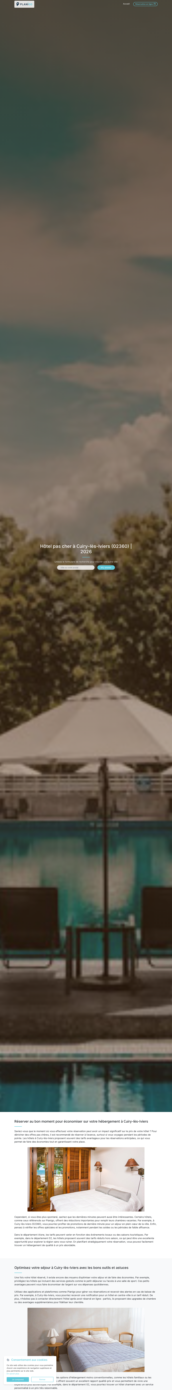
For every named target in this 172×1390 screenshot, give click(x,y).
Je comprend (18, 1379)
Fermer (42, 1379)
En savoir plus (13, 1373)
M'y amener (106, 567)
